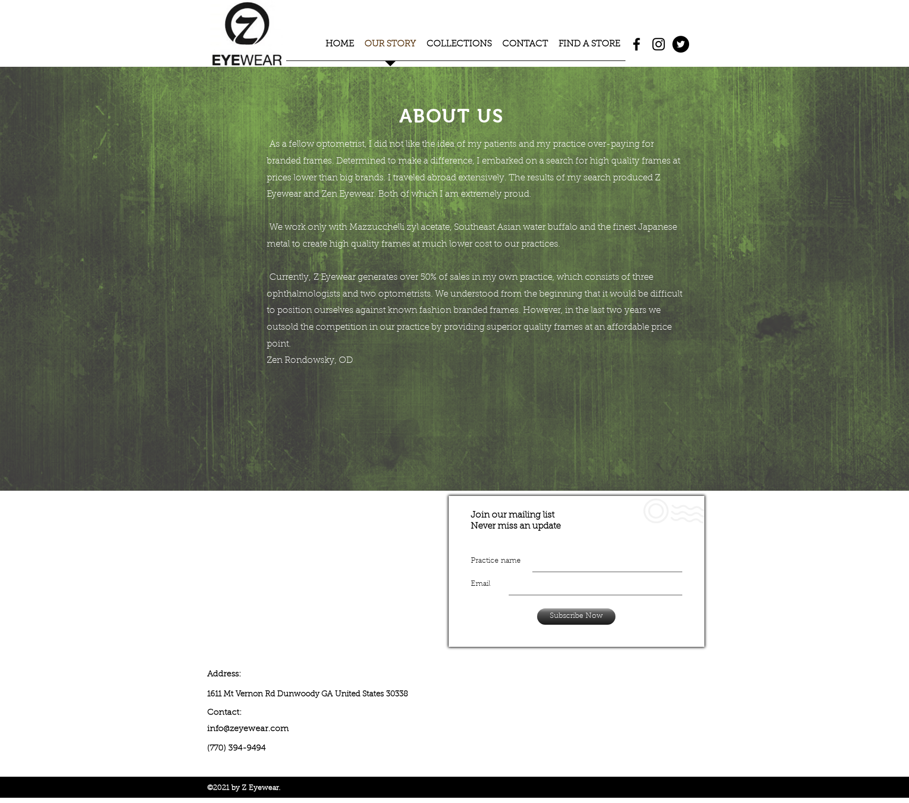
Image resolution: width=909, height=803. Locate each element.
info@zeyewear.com (248, 729)
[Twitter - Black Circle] (680, 44)
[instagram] (658, 44)
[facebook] (636, 44)
